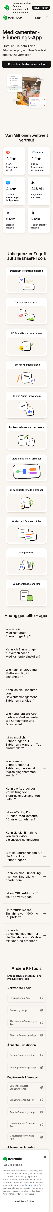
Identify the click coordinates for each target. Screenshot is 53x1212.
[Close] (45, 1157)
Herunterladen (40, 7)
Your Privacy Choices (24, 1201)
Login (38, 17)
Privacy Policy (31, 1185)
